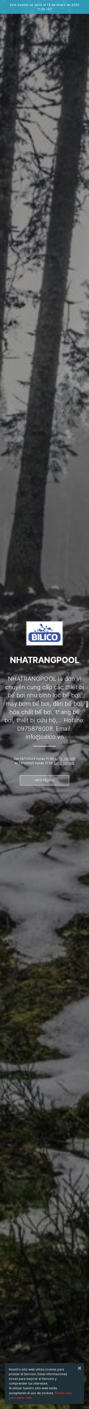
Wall (87, 704)
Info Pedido (44, 780)
